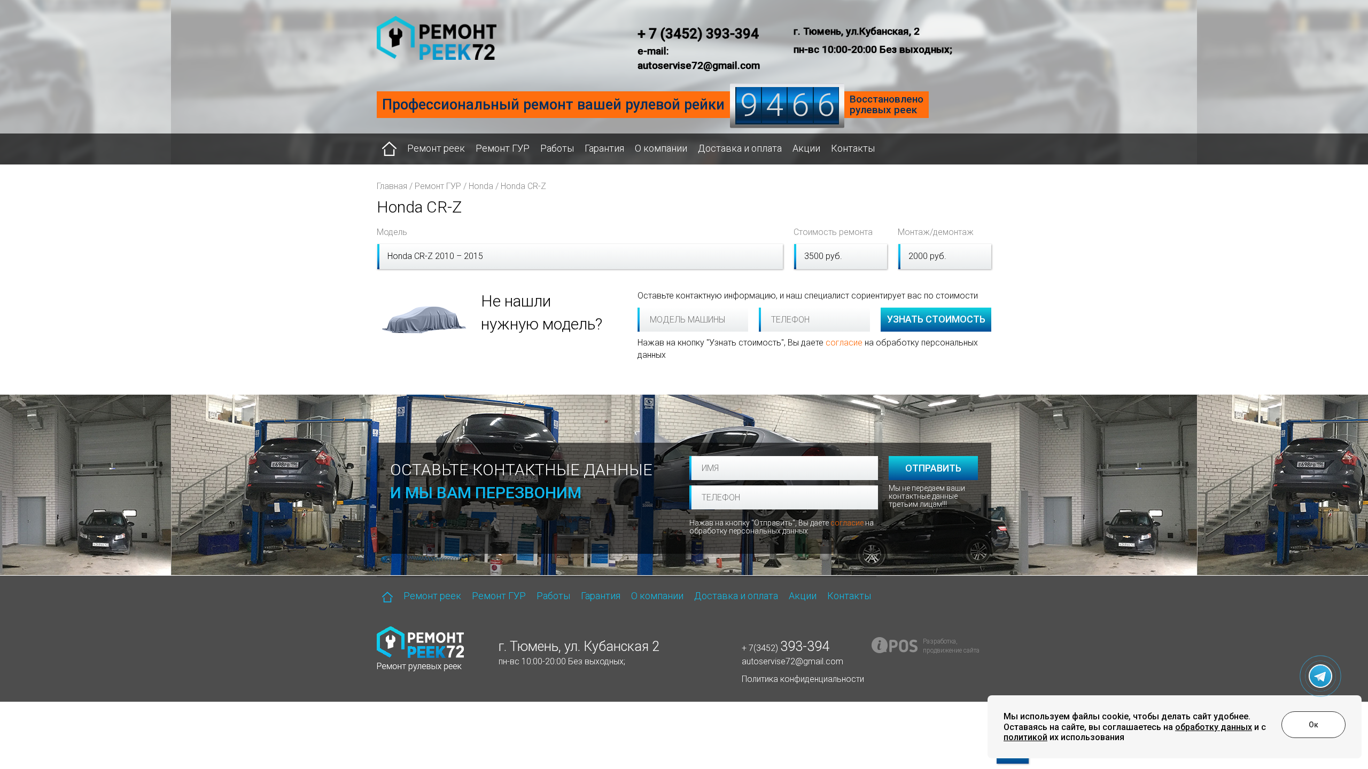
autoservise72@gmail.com (792, 661)
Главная (392, 186)
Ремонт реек (436, 148)
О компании (661, 148)
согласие (844, 343)
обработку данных (1213, 727)
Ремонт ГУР (503, 148)
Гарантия (604, 148)
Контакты (853, 148)
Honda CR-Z (523, 186)
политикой (1025, 737)
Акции (806, 148)
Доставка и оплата (740, 148)
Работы (557, 148)
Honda (481, 186)
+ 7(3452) (785, 648)
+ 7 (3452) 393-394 (698, 34)
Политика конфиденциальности (803, 679)
